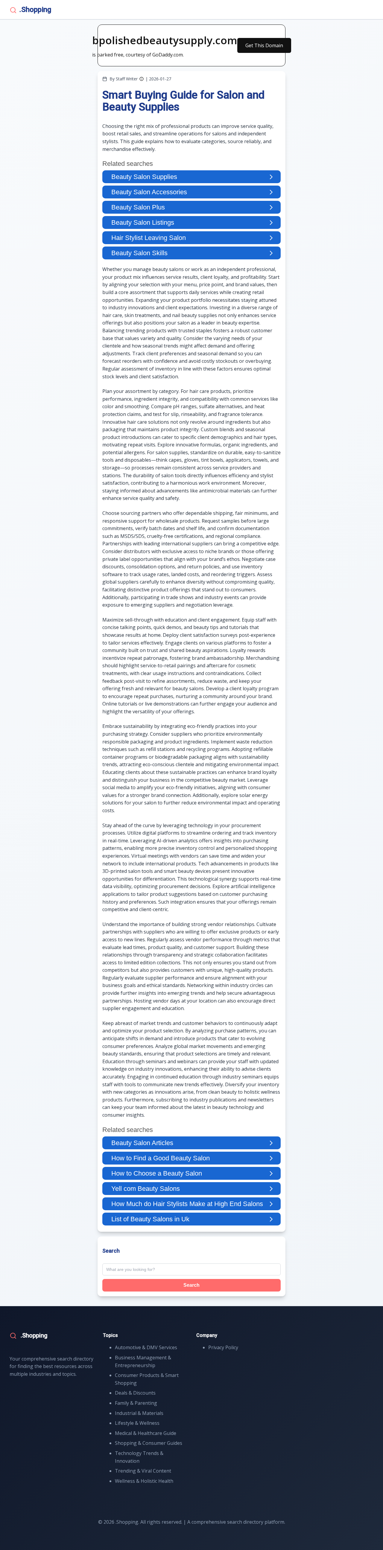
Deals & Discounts (135, 1393)
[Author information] (141, 78)
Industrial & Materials (139, 1413)
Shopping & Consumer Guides (148, 1443)
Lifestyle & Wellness (137, 1423)
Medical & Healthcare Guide (145, 1433)
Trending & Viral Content (143, 1471)
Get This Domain (264, 45)
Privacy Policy (223, 1347)
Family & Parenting (136, 1403)
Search (191, 1285)
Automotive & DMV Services (146, 1347)
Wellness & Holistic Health (144, 1481)
